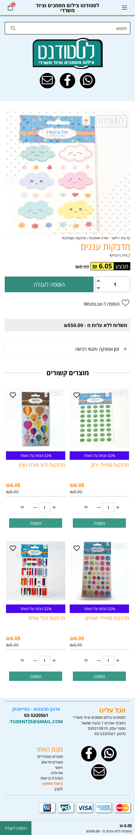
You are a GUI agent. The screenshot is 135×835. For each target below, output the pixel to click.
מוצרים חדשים (52, 762)
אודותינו (57, 772)
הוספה (99, 523)
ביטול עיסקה (52, 783)
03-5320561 (105, 733)
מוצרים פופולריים (50, 756)
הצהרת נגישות (51, 778)
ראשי (59, 767)
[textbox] (36, 715)
